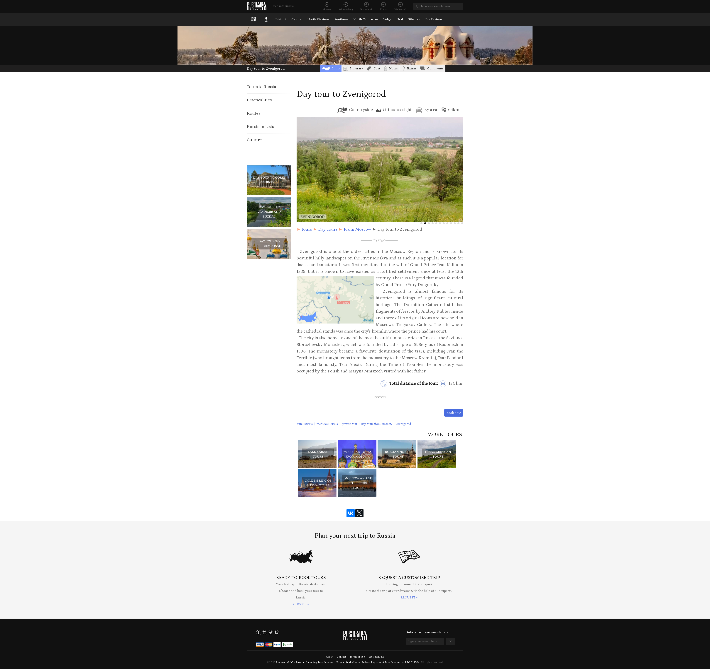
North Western (318, 19)
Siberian (414, 19)
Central (296, 19)
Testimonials (376, 656)
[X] (359, 513)
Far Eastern (433, 19)
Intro (336, 68)
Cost (376, 68)
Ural (400, 19)
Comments (435, 68)
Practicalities (259, 99)
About (329, 656)
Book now (453, 413)
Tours (306, 229)
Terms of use (357, 656)
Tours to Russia (261, 86)
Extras (411, 68)
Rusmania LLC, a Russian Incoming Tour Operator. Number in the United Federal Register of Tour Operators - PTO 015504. (348, 662)
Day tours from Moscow (376, 424)
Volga (387, 19)
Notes (393, 68)
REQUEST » (409, 597)
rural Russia (305, 424)
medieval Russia (327, 424)
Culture (254, 139)
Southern (341, 19)
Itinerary (356, 68)
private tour (349, 424)
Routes (253, 113)
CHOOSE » (301, 604)
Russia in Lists (260, 126)
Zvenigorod (403, 424)
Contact (341, 656)
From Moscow (357, 229)
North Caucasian (365, 19)
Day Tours (327, 229)
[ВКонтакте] (350, 513)
